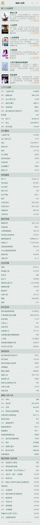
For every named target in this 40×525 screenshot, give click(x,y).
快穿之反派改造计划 (8, 383)
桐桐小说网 (20, 3)
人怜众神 (36, 126)
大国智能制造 (6, 231)
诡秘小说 (4, 375)
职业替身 (4, 319)
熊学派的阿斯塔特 (7, 311)
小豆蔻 (3, 339)
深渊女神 (4, 210)
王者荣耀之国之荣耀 (8, 315)
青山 (7, 123)
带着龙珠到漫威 (11, 466)
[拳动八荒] (5, 21)
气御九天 (9, 502)
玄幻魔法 (5, 131)
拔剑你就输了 (6, 158)
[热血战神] (5, 83)
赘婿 (2, 298)
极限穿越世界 (6, 239)
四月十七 (36, 415)
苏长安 (8, 403)
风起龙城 (4, 391)
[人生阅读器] (5, 46)
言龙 (37, 423)
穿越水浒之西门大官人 (9, 513)
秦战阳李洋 (10, 423)
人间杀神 (13, 50)
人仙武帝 (13, 25)
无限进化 (4, 486)
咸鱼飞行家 (35, 95)
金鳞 (37, 399)
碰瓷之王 (4, 170)
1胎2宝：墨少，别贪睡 (14, 474)
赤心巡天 (4, 187)
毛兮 (37, 419)
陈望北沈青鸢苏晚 (12, 411)
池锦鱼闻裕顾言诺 (7, 435)
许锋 (7, 399)
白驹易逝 (36, 91)
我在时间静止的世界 (8, 363)
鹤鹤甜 (37, 454)
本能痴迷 (4, 367)
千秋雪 (37, 438)
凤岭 (2, 151)
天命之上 (4, 323)
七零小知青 (5, 387)
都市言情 (5, 219)
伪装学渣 (4, 327)
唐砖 (2, 302)
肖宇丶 (37, 431)
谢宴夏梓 (4, 431)
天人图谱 (4, 154)
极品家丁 (4, 291)
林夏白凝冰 (10, 446)
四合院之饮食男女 (7, 235)
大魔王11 (36, 103)
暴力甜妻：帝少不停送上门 (16, 470)
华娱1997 (4, 258)
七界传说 (4, 214)
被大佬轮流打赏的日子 (14, 111)
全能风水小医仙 (11, 462)
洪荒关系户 (5, 206)
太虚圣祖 (9, 490)
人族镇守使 (10, 91)
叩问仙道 (4, 183)
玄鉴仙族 (9, 107)
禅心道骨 (36, 407)
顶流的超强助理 (7, 247)
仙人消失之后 (11, 99)
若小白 (37, 427)
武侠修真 (5, 175)
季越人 (37, 107)
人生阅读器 (14, 37)
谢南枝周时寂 (6, 427)
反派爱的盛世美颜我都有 (10, 335)
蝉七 (37, 411)
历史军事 (5, 263)
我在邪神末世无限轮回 (14, 494)
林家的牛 (36, 446)
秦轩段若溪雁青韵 (12, 439)
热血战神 (13, 75)
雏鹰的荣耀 (5, 287)
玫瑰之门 (4, 243)
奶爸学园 (4, 254)
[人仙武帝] (5, 33)
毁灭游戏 (9, 127)
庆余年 (3, 275)
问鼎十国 (4, 295)
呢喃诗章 (9, 95)
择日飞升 (4, 191)
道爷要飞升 (5, 379)
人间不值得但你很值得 (19, 62)
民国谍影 (9, 506)
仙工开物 (4, 195)
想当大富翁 (35, 403)
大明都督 (9, 509)
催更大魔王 (10, 103)
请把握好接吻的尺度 (8, 343)
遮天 (2, 199)
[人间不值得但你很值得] (5, 70)
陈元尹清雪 (10, 450)
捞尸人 (8, 119)
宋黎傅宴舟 (5, 454)
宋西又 (37, 111)
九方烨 (37, 99)
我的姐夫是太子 (7, 283)
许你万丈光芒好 (7, 346)
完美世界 (4, 162)
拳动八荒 (13, 13)
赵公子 (3, 279)
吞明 (2, 267)
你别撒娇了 (5, 166)
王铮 (7, 407)
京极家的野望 (11, 517)
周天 (7, 442)
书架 (2, 3)
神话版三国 (5, 271)
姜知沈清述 (5, 419)
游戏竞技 (5, 351)
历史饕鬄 (36, 442)
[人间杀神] (5, 58)
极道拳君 (9, 498)
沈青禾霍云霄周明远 (8, 415)
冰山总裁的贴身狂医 (8, 250)
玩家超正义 (5, 331)
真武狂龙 (9, 478)
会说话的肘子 (34, 123)
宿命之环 (4, 147)
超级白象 (36, 450)
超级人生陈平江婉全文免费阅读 (17, 482)
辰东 (37, 115)
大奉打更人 (5, 202)
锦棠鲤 (37, 434)
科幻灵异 (5, 307)
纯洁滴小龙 (35, 119)
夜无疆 (3, 115)
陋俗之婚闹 (5, 371)
